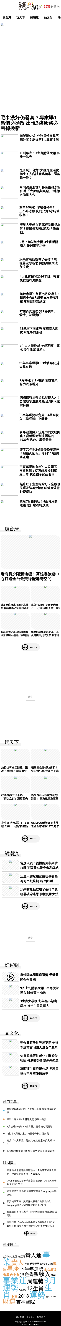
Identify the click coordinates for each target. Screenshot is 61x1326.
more (33, 647)
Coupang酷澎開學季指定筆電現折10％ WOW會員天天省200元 (32, 1182)
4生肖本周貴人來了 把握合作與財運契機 (28, 1133)
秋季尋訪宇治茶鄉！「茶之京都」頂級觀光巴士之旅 (14, 798)
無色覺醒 (29, 1274)
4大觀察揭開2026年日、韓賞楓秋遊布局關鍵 (40, 278)
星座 (13, 1268)
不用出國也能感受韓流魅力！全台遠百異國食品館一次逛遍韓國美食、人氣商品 (31, 1172)
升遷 (27, 1263)
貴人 (17, 1262)
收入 (44, 1273)
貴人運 (33, 1255)
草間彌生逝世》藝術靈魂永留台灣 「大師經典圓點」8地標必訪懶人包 (40, 191)
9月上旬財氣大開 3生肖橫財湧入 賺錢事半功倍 (39, 244)
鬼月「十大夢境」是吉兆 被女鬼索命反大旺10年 (31, 1142)
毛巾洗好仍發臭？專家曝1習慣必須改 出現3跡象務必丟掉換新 (29, 122)
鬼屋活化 (43, 1264)
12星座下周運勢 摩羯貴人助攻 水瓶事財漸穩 (39, 330)
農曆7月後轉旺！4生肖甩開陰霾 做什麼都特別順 (39, 503)
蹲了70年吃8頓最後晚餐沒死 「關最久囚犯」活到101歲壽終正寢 (39, 453)
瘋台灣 (7, 17)
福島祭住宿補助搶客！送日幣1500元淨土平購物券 (45, 771)
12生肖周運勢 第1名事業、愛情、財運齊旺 (38, 313)
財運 (9, 1301)
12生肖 (35, 1288)
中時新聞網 (51, 7)
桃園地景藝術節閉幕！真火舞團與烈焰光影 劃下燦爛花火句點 (45, 635)
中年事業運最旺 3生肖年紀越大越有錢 (39, 365)
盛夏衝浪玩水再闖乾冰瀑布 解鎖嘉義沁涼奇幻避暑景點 (15, 608)
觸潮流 (34, 17)
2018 (23, 1296)
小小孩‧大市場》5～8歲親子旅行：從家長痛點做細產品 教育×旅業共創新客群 (15, 828)
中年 (53, 1296)
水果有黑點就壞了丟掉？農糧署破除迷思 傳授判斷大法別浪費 (38, 263)
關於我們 (20, 1317)
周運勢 (35, 1281)
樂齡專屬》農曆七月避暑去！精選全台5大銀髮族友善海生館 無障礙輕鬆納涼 (40, 297)
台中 (48, 1296)
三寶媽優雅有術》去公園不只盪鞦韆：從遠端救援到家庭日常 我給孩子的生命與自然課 (38, 472)
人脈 (50, 1263)
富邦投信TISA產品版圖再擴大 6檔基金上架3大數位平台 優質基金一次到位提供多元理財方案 (31, 1223)
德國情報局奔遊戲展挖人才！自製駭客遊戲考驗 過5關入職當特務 (40, 401)
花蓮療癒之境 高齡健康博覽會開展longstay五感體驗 (31, 1192)
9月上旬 (22, 1289)
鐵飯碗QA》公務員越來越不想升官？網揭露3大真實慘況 (39, 138)
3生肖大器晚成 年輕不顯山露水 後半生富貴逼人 (40, 348)
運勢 (37, 1294)
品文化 (48, 17)
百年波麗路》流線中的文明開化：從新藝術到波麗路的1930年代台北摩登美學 (40, 436)
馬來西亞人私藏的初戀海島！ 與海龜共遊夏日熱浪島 (44, 798)
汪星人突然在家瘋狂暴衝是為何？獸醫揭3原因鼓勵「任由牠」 (40, 228)
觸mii (30, 6)
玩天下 (20, 17)
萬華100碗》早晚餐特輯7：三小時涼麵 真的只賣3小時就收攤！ (39, 211)
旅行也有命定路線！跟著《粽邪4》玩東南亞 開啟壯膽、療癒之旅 (14, 771)
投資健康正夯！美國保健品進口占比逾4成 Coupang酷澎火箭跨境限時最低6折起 (29, 1203)
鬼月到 (21, 1256)
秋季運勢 (34, 1263)
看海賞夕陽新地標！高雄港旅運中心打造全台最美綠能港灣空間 (30, 576)
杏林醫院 (25, 1302)
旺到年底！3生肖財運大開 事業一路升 (40, 155)
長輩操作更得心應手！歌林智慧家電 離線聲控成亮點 (32, 1213)
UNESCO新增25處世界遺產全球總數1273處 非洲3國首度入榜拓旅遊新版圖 (45, 828)
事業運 (14, 1280)
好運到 (12, 965)
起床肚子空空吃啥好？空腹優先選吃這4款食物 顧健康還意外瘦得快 (40, 488)
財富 (14, 1296)
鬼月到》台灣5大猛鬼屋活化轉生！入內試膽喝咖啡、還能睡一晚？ (40, 174)
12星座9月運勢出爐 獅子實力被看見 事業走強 (31, 1150)
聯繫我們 (41, 1317)
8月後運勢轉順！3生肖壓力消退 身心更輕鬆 (30, 1126)
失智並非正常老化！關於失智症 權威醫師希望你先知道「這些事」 (39, 1060)
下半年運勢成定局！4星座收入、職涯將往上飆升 (39, 417)
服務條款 (30, 1317)
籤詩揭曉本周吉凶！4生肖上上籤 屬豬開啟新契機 (31, 1110)
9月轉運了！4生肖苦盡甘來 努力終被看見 (39, 382)
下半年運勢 (31, 1269)
